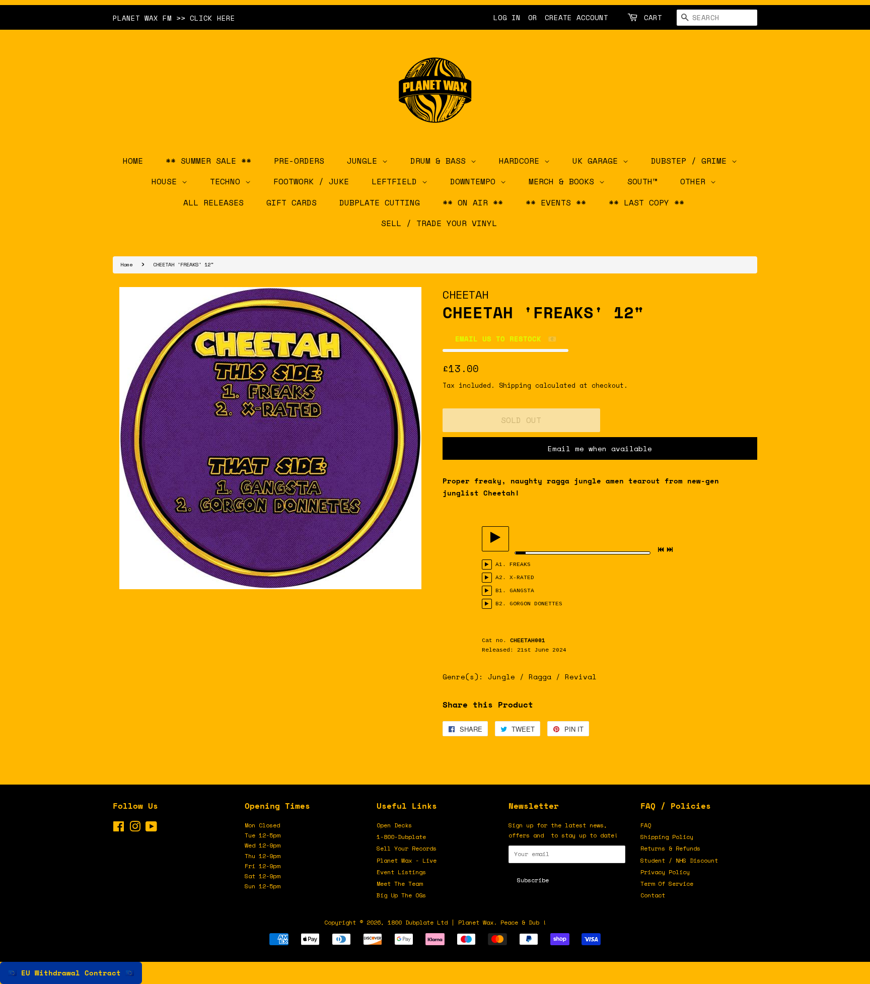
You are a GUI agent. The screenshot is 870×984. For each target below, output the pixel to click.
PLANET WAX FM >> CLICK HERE (174, 18)
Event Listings (401, 872)
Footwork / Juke (311, 181)
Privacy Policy (665, 872)
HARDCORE (521, 161)
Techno (227, 181)
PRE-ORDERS (299, 161)
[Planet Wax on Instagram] (134, 828)
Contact (652, 895)
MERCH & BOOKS (564, 181)
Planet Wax (475, 922)
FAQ (645, 825)
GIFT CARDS (291, 202)
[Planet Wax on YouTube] (151, 828)
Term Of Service (666, 883)
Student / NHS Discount (679, 860)
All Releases (213, 202)
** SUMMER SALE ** (208, 161)
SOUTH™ (642, 181)
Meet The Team (399, 883)
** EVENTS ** (556, 202)
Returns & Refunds (670, 848)
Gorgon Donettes (536, 604)
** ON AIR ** (473, 202)
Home (126, 264)
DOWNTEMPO (475, 181)
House (167, 181)
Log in (507, 17)
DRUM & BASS (440, 161)
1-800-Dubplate (401, 836)
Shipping (515, 385)
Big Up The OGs (401, 895)
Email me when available (600, 448)
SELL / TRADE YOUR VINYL (439, 223)
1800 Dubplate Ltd (418, 922)
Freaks (520, 564)
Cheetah (465, 294)
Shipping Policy (666, 836)
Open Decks (394, 825)
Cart (653, 17)
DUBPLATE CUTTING (379, 202)
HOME (133, 161)
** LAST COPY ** (646, 202)
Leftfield (397, 181)
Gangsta (522, 591)
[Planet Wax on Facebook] (118, 828)
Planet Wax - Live (407, 860)
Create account (576, 17)
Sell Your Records (407, 848)
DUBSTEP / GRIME (691, 161)
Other (695, 181)
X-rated (522, 578)
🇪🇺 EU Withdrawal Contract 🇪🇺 (71, 972)
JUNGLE (364, 161)
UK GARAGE (597, 161)
